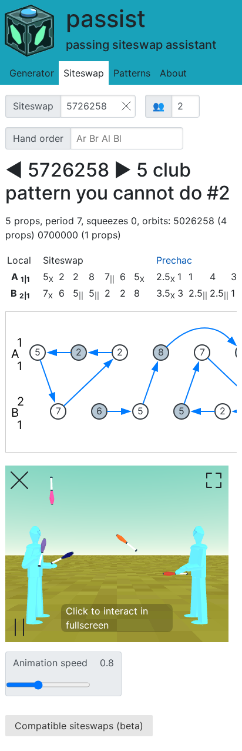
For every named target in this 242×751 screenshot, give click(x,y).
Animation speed (63, 663)
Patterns (131, 73)
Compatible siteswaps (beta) (79, 726)
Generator (31, 73)
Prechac (174, 260)
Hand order (38, 138)
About (173, 73)
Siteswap (83, 73)
